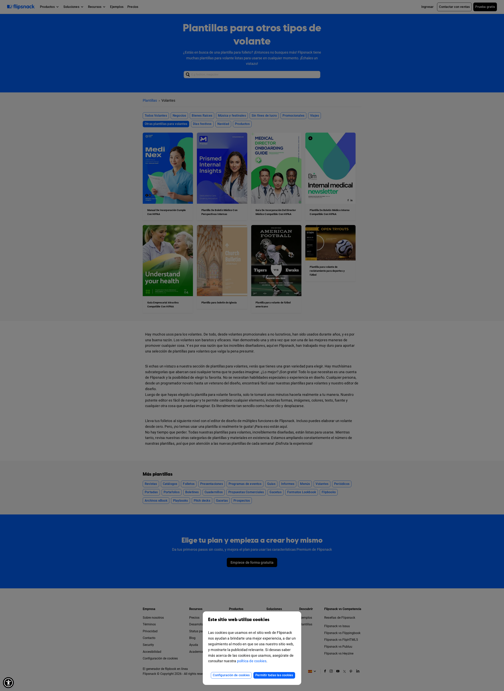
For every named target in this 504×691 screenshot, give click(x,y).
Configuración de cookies (231, 675)
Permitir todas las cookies (274, 675)
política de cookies (252, 661)
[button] (8, 682)
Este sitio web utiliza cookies (238, 620)
